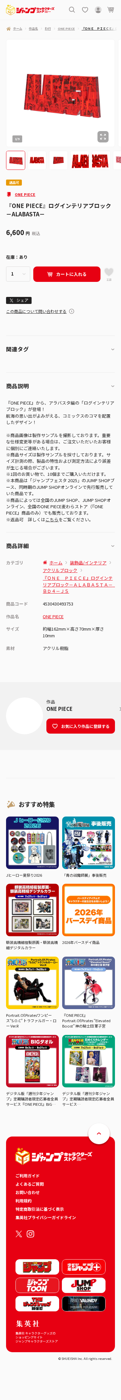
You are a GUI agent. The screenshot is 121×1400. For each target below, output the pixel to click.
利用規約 (23, 1200)
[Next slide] (118, 93)
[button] (15, 160)
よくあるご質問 (29, 1184)
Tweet (19, 300)
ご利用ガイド (27, 1175)
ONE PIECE (25, 194)
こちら (51, 519)
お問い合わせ (27, 1192)
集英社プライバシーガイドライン (45, 1217)
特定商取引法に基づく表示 (39, 1209)
